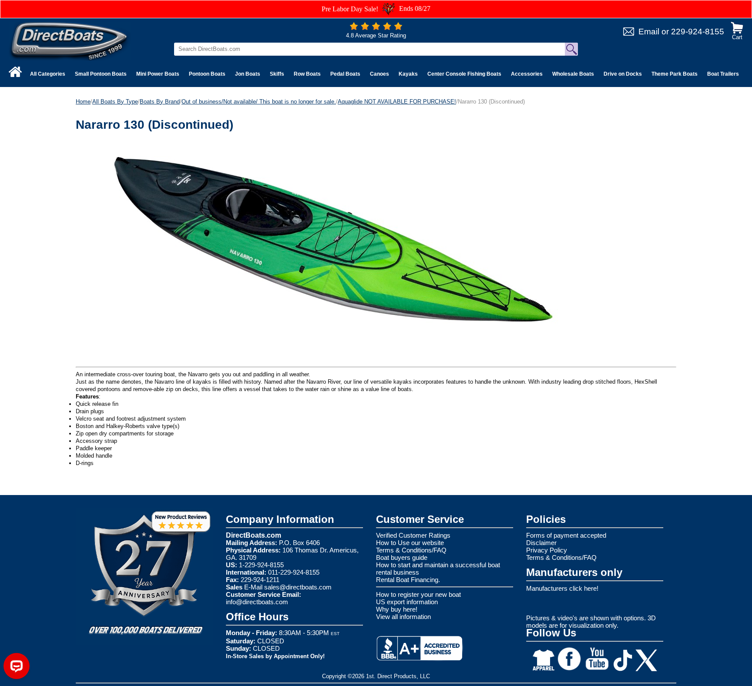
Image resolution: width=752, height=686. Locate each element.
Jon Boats (247, 74)
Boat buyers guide (401, 557)
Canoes (379, 74)
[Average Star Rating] (376, 28)
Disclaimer (541, 542)
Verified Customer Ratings (413, 535)
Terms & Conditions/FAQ (411, 550)
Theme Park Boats (674, 74)
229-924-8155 (697, 31)
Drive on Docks (623, 74)
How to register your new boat (418, 594)
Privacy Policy (546, 550)
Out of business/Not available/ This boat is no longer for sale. (258, 101)
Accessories (527, 74)
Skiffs (277, 74)
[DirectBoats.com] (70, 40)
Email (648, 31)
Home (83, 101)
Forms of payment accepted (566, 535)
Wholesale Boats (573, 74)
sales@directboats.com (298, 587)
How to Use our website (410, 542)
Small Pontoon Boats (101, 74)
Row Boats (307, 74)
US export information (407, 602)
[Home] (15, 71)
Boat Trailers (723, 74)
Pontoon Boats (207, 74)
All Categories (47, 74)
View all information (403, 616)
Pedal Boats (345, 74)
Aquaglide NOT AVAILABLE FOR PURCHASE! (397, 101)
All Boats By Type (115, 101)
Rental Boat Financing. (408, 579)
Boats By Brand (160, 101)
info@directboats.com (257, 602)
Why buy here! (396, 609)
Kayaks (408, 74)
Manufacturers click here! (562, 588)
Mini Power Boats (157, 74)
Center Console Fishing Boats (464, 74)
